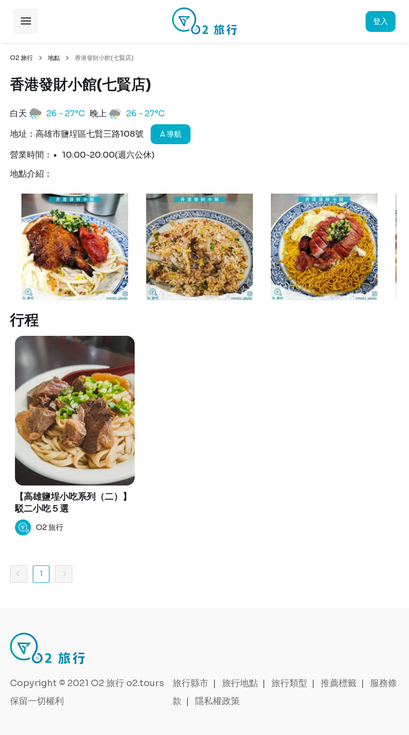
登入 (380, 21)
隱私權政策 (217, 701)
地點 (54, 57)
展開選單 (25, 20)
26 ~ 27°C (65, 113)
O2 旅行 (21, 57)
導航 (173, 134)
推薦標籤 (339, 683)
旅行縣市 (190, 683)
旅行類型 (289, 683)
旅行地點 (240, 683)
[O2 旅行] (204, 21)
